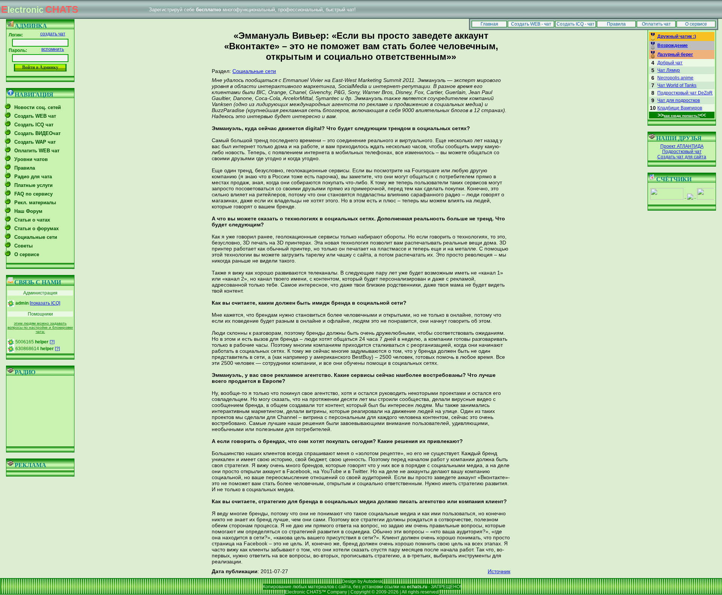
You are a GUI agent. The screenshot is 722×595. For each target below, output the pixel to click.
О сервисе (696, 24)
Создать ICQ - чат (576, 24)
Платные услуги (33, 185)
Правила (616, 24)
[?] (52, 342)
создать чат (52, 33)
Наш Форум (28, 211)
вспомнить (52, 49)
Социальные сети (35, 237)
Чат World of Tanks (676, 85)
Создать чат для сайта (681, 156)
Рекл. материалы (35, 202)
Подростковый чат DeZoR (685, 93)
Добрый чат (670, 62)
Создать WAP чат (35, 142)
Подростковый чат (682, 151)
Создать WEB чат (35, 116)
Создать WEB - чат (531, 24)
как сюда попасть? (682, 116)
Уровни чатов (31, 159)
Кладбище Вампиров (679, 108)
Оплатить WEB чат (36, 150)
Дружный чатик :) (676, 36)
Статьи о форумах (36, 228)
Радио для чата (33, 176)
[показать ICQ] (45, 303)
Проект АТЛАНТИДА (682, 146)
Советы (23, 246)
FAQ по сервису (33, 194)
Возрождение (672, 45)
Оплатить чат (656, 24)
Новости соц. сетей (37, 107)
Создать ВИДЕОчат (37, 133)
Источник (499, 571)
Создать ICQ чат (33, 124)
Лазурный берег (675, 54)
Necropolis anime (675, 77)
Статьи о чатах (32, 220)
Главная (489, 24)
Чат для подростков (678, 100)
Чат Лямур (668, 70)
